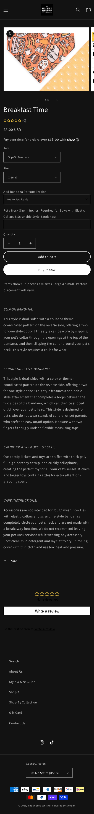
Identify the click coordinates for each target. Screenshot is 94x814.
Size (6, 168)
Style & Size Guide (22, 682)
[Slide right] (57, 100)
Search (14, 661)
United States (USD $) (45, 773)
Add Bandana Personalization (25, 192)
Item (6, 148)
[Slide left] (37, 100)
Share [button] (13, 561)
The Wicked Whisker (40, 805)
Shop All (15, 692)
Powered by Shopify (64, 805)
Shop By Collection (23, 702)
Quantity (9, 234)
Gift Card (15, 713)
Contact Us (17, 723)
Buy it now (47, 270)
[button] (6, 10)
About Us (16, 671)
